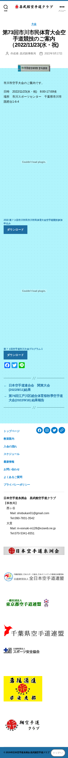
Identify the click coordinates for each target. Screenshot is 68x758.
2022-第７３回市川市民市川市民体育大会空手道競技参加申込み (33, 222)
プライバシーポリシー (17, 484)
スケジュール (12, 453)
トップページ (12, 431)
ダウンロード (15, 229)
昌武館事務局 (28, 53)
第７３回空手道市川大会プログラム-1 (23, 349)
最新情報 (9, 461)
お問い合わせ (12, 469)
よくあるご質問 (13, 476)
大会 (34, 24)
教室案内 (9, 438)
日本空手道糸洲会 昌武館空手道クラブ (31, 752)
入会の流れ (10, 446)
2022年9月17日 (53, 53)
